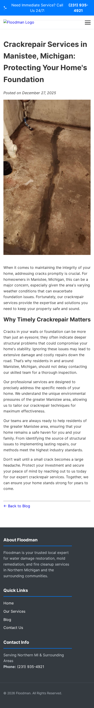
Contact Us (13, 627)
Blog (7, 619)
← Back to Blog (16, 506)
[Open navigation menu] (88, 22)
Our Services (14, 611)
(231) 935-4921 (78, 8)
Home (8, 603)
